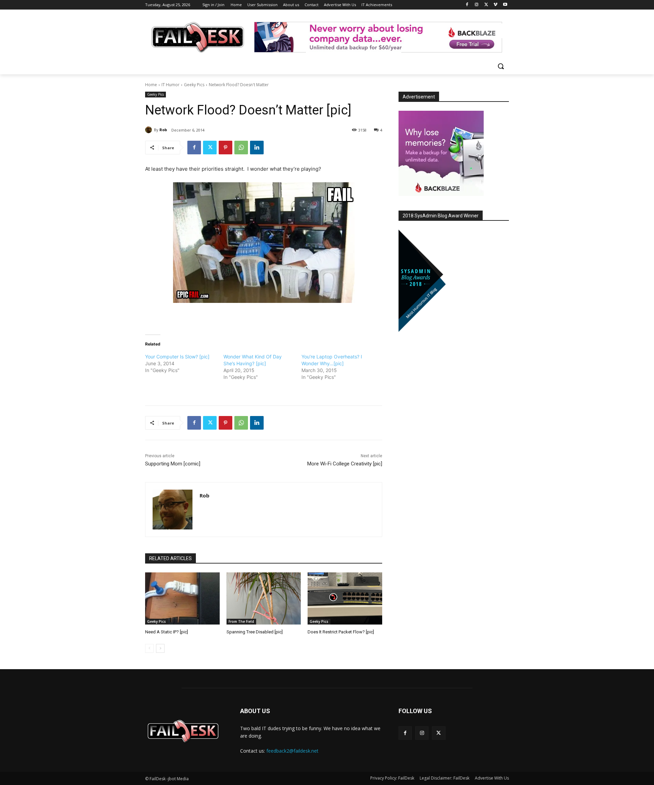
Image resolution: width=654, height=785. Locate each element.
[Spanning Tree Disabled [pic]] (264, 598)
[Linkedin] (257, 147)
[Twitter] (486, 5)
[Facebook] (467, 5)
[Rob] (149, 129)
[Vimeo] (495, 5)
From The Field (241, 621)
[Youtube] (505, 5)
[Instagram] (477, 5)
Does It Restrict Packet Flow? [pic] (341, 631)
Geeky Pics (194, 85)
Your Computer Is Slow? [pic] (177, 356)
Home (151, 85)
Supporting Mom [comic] (172, 464)
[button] (501, 66)
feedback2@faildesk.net (292, 751)
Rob (163, 129)
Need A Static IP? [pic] (166, 631)
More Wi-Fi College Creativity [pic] (344, 464)
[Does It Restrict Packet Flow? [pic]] (345, 598)
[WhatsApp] (241, 147)
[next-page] (160, 648)
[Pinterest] (225, 147)
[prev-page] (149, 648)
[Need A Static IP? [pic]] (182, 598)
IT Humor (170, 85)
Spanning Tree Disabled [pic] (255, 631)
